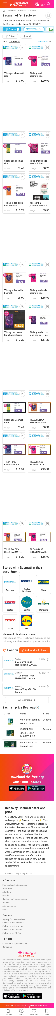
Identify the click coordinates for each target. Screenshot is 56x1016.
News (5, 909)
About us (6, 902)
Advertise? (7, 888)
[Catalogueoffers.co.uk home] (19, 4)
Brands (5, 895)
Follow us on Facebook (13, 922)
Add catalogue (9, 906)
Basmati (22, 10)
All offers (11, 10)
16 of (11, 41)
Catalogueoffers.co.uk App (14, 899)
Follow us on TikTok (11, 933)
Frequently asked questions (14, 885)
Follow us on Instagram (12, 926)
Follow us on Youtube (12, 930)
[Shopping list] (42, 3)
